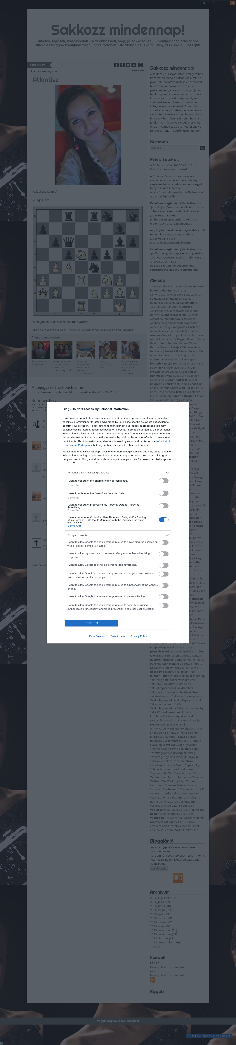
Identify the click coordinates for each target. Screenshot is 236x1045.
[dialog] (118, 522)
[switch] (164, 480)
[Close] (181, 409)
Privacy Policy (139, 636)
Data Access (118, 636)
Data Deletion (97, 636)
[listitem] (118, 473)
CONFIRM (91, 623)
